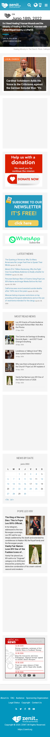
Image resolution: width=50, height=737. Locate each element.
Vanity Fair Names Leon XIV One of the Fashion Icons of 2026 (30, 378)
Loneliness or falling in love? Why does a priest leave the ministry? (29, 352)
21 (14, 489)
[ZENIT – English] (14, 5)
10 (31, 479)
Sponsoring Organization (37, 698)
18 (36, 484)
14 (14, 484)
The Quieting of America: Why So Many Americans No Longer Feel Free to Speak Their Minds (23, 262)
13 (8, 484)
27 (8, 494)
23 (25, 489)
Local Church (12, 59)
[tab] (15, 641)
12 (42, 479)
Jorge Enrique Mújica (12, 41)
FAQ (12, 698)
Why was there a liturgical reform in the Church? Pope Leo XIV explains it (30, 365)
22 (19, 489)
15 (19, 484)
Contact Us (37, 702)
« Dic (7, 500)
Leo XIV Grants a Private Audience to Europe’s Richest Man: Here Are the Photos (29, 324)
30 (25, 494)
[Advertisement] (25, 123)
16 (25, 484)
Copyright (26, 702)
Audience (20, 698)
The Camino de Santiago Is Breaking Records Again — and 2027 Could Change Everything (30, 339)
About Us (5, 698)
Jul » (12, 500)
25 (36, 489)
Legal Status (14, 702)
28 (14, 494)
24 (31, 489)
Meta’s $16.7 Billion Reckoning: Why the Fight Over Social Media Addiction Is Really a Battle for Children (24, 272)
